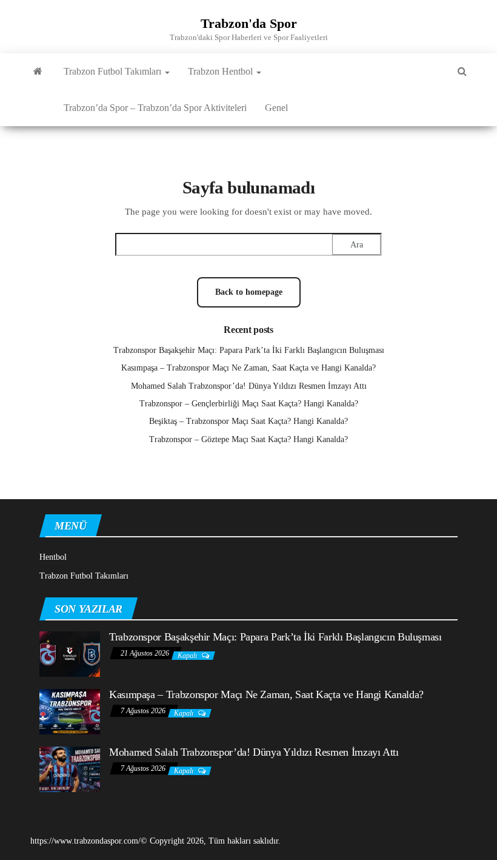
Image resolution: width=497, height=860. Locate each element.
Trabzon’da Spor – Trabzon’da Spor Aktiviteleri (155, 107)
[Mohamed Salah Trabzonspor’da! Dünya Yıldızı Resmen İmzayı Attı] (69, 768)
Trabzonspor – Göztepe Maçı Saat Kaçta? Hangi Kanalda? (248, 439)
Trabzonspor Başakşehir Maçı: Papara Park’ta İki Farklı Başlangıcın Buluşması (248, 350)
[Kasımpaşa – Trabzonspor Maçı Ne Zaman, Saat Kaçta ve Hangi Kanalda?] (69, 710)
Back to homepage (248, 292)
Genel (276, 107)
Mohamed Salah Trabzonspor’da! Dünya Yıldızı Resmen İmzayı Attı (249, 386)
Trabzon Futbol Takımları (114, 71)
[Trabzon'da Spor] (38, 71)
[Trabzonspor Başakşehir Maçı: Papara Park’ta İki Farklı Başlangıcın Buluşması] (69, 652)
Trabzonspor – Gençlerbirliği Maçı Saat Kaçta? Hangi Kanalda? (248, 403)
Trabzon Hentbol (221, 71)
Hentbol (53, 557)
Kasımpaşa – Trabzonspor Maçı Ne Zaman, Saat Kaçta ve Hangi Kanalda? (248, 367)
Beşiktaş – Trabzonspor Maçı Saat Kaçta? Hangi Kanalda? (248, 421)
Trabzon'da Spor (249, 23)
